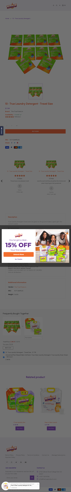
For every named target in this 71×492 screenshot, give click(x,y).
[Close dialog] (67, 231)
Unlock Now (18, 254)
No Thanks (18, 259)
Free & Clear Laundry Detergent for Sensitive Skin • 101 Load (22, 485)
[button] (1, 130)
